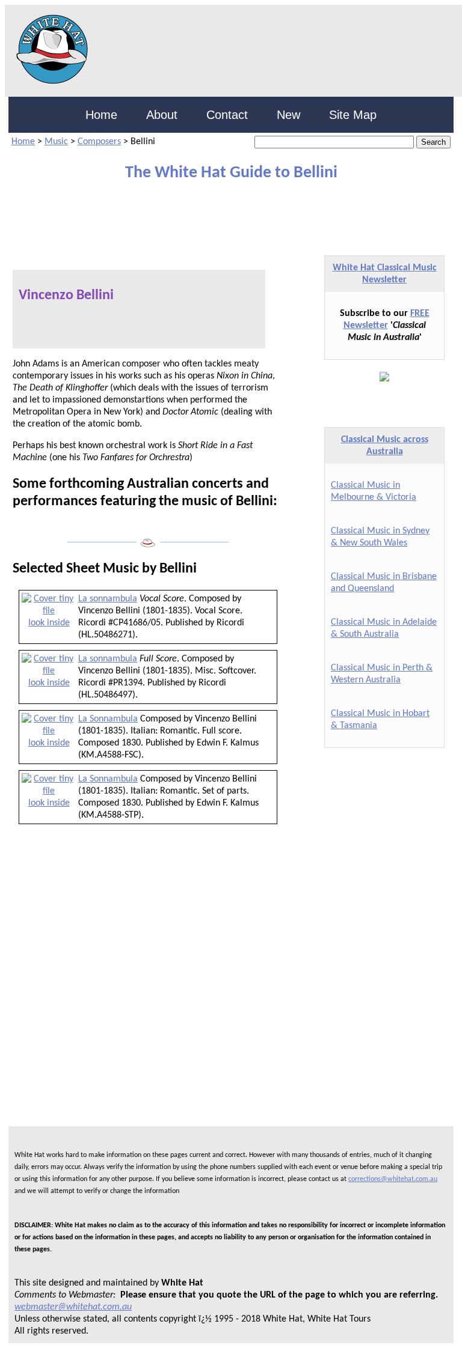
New (288, 114)
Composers (99, 142)
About (161, 114)
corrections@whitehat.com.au (392, 1179)
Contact (227, 114)
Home (101, 114)
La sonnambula (107, 599)
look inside (49, 623)
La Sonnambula (108, 719)
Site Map (353, 114)
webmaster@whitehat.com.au (73, 1307)
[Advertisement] (149, 213)
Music (56, 142)
